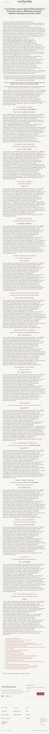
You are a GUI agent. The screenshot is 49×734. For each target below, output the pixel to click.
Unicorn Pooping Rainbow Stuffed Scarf (24, 443)
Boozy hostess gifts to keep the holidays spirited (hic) (17, 664)
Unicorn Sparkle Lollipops (24, 107)
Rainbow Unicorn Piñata (24, 218)
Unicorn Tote (24, 557)
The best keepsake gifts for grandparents (14, 654)
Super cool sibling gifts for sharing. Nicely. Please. (16, 650)
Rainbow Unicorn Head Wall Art (24, 520)
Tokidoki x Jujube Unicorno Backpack (24, 256)
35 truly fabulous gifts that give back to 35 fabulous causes (18, 658)
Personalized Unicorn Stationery (24, 144)
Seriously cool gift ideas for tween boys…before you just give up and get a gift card (23, 644)
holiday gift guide (26, 84)
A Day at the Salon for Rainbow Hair (24, 594)
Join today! (40, 693)
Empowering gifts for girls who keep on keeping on (16, 645)
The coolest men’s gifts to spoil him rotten (14, 653)
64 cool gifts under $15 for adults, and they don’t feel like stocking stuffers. (21, 665)
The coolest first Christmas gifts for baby (14, 641)
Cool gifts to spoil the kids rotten (12, 651)
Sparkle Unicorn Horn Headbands (24, 330)
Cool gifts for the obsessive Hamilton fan (14, 660)
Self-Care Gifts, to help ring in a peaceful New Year (16, 668)
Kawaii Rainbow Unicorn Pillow (24, 367)
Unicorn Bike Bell (24, 403)
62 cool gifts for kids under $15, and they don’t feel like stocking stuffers (21, 667)
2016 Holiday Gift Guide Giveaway (12, 638)
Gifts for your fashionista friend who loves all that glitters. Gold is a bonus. (21, 655)
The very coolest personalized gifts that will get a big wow (18, 640)
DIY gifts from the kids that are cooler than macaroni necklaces (19, 657)
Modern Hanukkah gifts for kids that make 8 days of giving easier (19, 643)
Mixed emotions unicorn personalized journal (24, 293)
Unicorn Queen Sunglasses (24, 181)
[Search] (3, 2)
